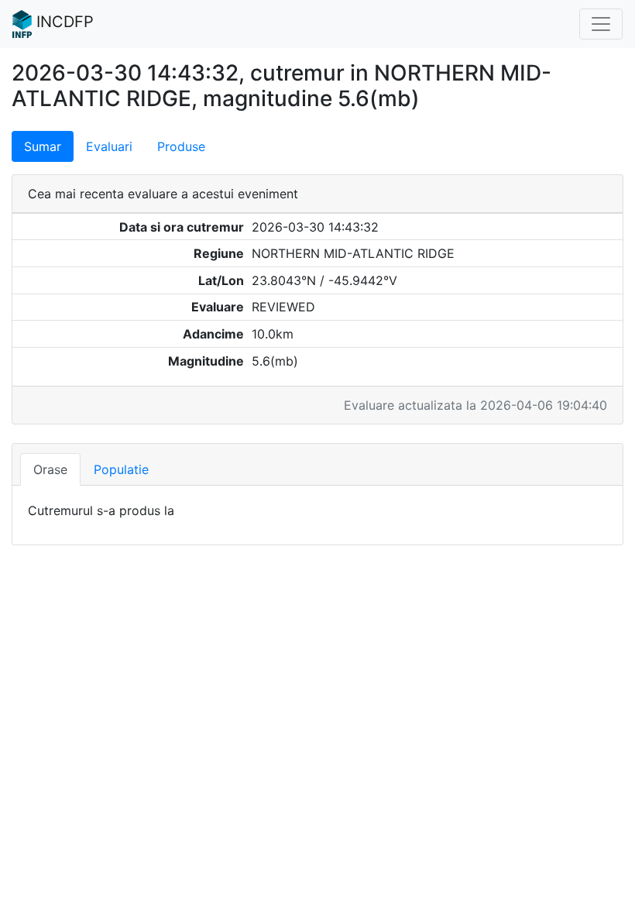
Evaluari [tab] (109, 146)
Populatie (121, 469)
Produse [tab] (181, 146)
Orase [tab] (50, 469)
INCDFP (63, 21)
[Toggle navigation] (601, 24)
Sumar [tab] (42, 146)
